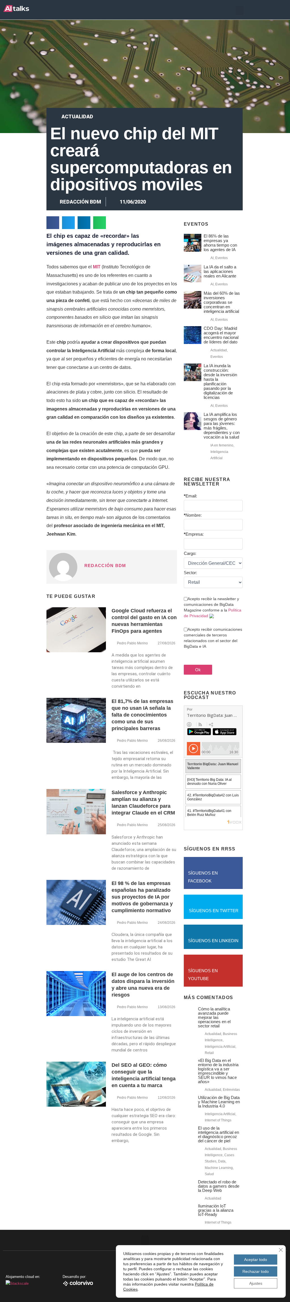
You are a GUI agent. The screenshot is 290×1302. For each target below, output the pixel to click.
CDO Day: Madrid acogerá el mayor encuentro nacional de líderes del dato (221, 335)
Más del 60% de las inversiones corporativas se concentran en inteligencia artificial (222, 302)
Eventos (221, 258)
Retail (209, 1053)
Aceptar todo (255, 1259)
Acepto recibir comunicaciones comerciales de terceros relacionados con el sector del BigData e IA (213, 638)
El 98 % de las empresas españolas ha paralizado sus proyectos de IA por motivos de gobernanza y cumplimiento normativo (142, 896)
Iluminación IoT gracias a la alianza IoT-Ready (215, 1210)
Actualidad (77, 116)
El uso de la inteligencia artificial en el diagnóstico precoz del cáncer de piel (218, 1134)
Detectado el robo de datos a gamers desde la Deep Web (218, 1186)
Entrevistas (231, 1090)
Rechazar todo (255, 1271)
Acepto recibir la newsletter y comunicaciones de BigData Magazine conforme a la (212, 607)
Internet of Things (218, 1120)
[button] (240, 10)
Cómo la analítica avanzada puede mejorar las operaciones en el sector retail (214, 1017)
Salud (209, 1174)
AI (212, 258)
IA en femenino (221, 445)
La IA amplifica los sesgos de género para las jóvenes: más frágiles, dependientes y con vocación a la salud (222, 425)
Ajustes (255, 1283)
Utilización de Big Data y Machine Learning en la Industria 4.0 (219, 1101)
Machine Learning (219, 1168)
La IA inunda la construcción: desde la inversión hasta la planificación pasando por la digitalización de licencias (220, 381)
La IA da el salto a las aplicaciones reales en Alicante (220, 271)
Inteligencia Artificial (220, 1047)
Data (221, 1161)
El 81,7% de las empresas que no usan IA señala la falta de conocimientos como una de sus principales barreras (142, 714)
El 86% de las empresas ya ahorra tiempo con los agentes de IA (220, 243)
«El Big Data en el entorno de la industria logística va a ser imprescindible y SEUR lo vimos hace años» (218, 1071)
